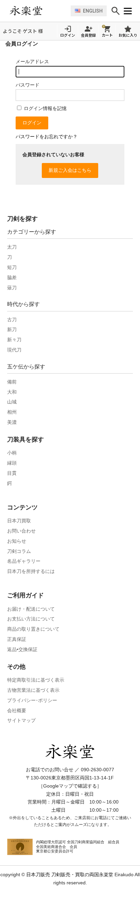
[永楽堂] (38, 11)
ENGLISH (93, 11)
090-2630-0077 (97, 769)
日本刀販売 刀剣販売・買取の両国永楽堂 (69, 874)
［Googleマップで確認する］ (70, 786)
